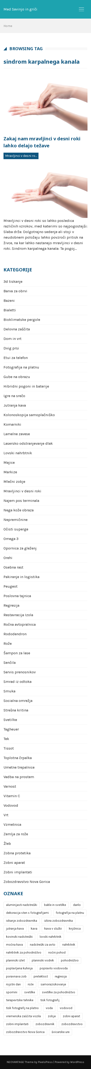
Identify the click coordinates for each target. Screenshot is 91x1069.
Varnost (10, 786)
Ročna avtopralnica (20, 624)
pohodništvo (70, 960)
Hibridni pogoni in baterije (26, 386)
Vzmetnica (12, 824)
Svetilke (10, 719)
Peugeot (11, 586)
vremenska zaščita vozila (23, 1016)
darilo (77, 905)
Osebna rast (13, 567)
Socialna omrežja (18, 700)
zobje (52, 1016)
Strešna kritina (16, 710)
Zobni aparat (14, 862)
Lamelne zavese (17, 434)
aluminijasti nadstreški (21, 905)
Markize (10, 472)
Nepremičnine (16, 519)
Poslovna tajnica (17, 596)
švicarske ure (61, 1032)
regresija (61, 976)
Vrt (6, 815)
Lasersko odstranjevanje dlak (28, 443)
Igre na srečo (14, 396)
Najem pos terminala (21, 500)
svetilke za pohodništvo (58, 992)
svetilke (29, 992)
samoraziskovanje (53, 984)
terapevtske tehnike (19, 1000)
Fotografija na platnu (21, 367)
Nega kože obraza (19, 510)
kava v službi (53, 928)
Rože (8, 643)
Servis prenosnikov (20, 672)
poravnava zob (16, 976)
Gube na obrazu (17, 377)
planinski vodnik (43, 960)
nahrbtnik (68, 944)
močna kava (14, 944)
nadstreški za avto (42, 944)
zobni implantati (17, 1024)
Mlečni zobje (14, 481)
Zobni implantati (18, 872)
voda (49, 1008)
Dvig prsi (11, 348)
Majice (9, 462)
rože (31, 984)
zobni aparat (71, 1016)
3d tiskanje (13, 281)
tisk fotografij (50, 1000)
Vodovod (11, 805)
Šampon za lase (17, 653)
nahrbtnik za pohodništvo (23, 952)
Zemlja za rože (16, 834)
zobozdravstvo (72, 1024)
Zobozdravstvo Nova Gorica (27, 881)
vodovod (66, 1008)
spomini (11, 992)
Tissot (9, 748)
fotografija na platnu (70, 912)
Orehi (8, 558)
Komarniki (12, 424)
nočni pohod (57, 952)
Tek (6, 739)
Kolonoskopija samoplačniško (29, 415)
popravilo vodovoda (54, 968)
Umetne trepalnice (19, 767)
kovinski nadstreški (19, 936)
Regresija (11, 605)
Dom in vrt (12, 338)
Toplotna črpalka (18, 758)
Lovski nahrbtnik (18, 453)
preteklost (41, 976)
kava (34, 928)
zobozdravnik (44, 1024)
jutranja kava (15, 928)
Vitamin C (12, 796)
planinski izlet (15, 960)
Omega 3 (11, 538)
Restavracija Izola (18, 615)
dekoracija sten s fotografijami (27, 912)
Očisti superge (16, 529)
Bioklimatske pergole (22, 319)
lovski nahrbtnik (50, 936)
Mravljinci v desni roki (21, 156)
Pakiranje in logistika (21, 577)
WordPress (77, 1062)
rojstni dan (13, 984)
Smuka (9, 691)
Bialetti (10, 310)
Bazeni (9, 300)
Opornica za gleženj (20, 548)
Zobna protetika (17, 853)
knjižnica (75, 928)
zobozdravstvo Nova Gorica (25, 1032)
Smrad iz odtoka (18, 681)
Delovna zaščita (17, 329)
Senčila (10, 662)
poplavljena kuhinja (19, 968)
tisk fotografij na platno (22, 1008)
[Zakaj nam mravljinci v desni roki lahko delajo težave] (46, 103)
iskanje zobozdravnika (21, 920)
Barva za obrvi (15, 291)
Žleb (7, 843)
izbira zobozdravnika (58, 920)
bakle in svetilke (55, 905)
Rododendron (15, 634)
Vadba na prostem (19, 777)
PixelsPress (45, 1062)
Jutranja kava (15, 405)
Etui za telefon (16, 357)
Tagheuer (11, 729)
